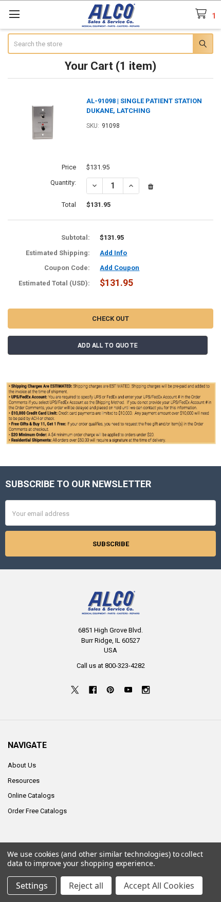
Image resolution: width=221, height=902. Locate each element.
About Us (22, 765)
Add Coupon (119, 268)
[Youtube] (128, 689)
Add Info (113, 253)
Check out (110, 318)
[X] (74, 689)
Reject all (86, 885)
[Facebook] (92, 689)
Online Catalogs (31, 795)
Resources (24, 780)
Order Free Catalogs (37, 811)
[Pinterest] (110, 689)
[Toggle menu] (14, 14)
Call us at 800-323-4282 (111, 665)
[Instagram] (145, 689)
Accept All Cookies (159, 885)
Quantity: (63, 182)
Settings (32, 885)
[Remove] (150, 187)
